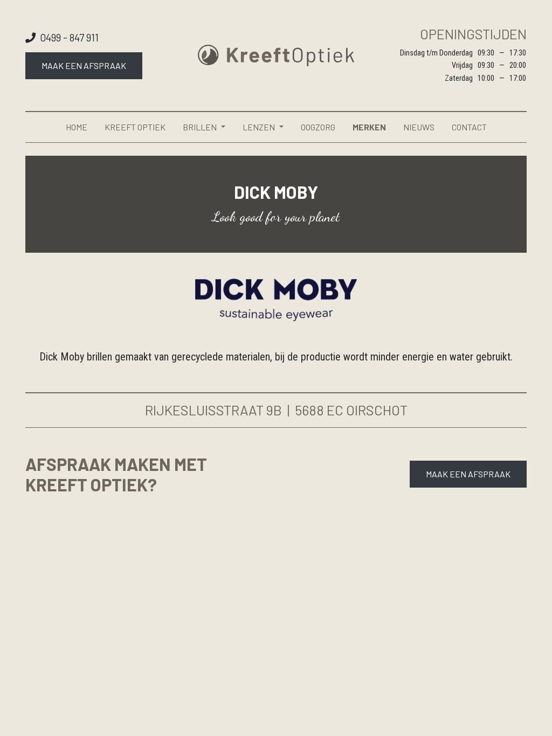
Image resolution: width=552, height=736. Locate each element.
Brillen (200, 127)
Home (76, 127)
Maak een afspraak (84, 65)
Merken (369, 127)
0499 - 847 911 (69, 37)
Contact (469, 127)
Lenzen (259, 127)
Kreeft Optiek (135, 127)
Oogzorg (318, 127)
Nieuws (418, 127)
